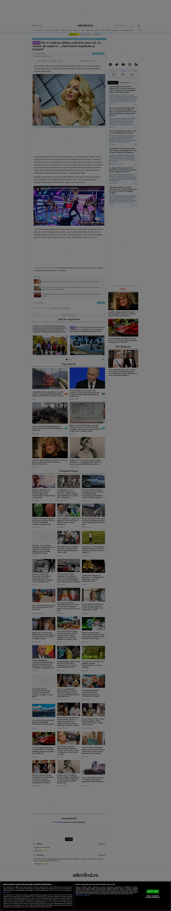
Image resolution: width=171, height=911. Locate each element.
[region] (85, 896)
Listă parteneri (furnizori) (83, 895)
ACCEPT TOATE (153, 891)
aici (48, 901)
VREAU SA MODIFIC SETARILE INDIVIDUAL (152, 896)
